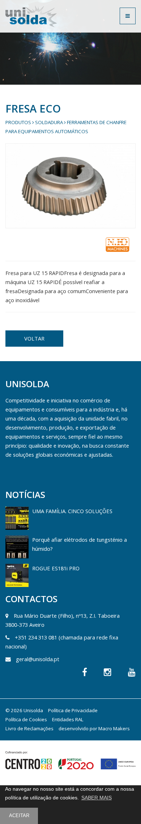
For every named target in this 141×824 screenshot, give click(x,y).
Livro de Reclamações (29, 728)
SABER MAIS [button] (96, 797)
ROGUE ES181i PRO (56, 568)
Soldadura (49, 122)
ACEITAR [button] (19, 815)
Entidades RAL (68, 719)
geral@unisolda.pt (37, 659)
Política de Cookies (26, 719)
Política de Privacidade (73, 710)
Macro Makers (114, 728)
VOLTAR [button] (34, 338)
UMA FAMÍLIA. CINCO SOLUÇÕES (72, 511)
